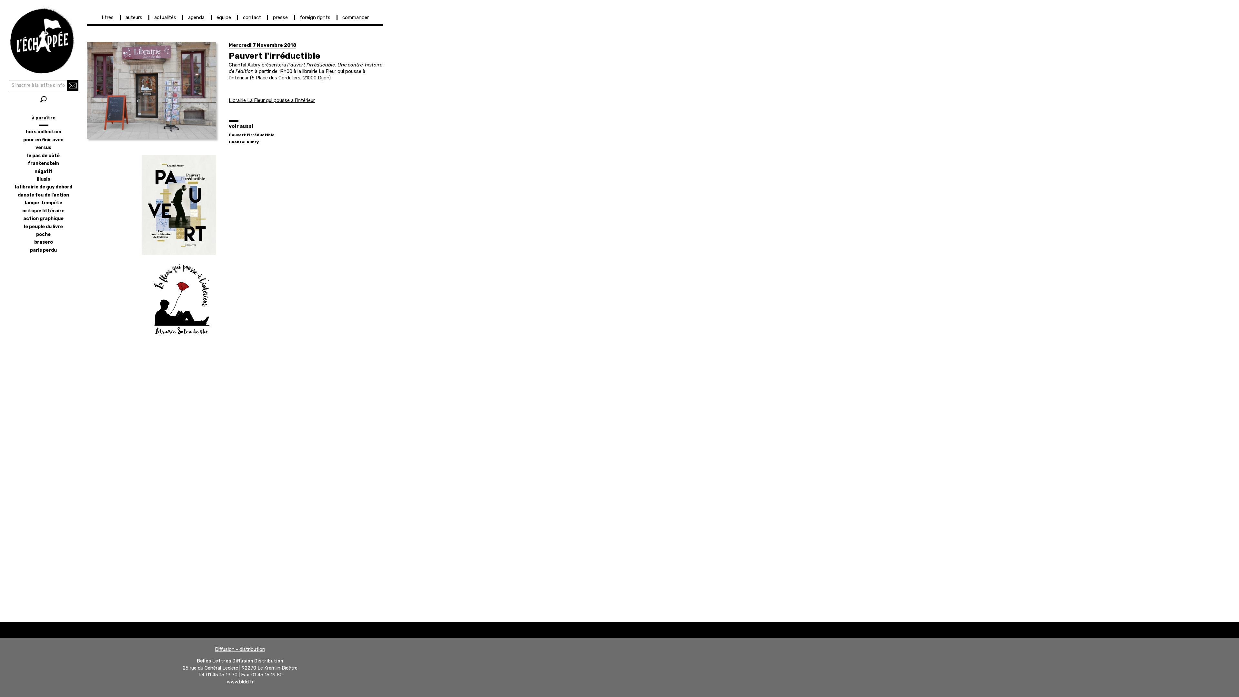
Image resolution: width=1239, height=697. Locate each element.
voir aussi (241, 126)
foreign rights (315, 17)
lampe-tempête (43, 203)
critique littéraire (43, 211)
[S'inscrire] (72, 85)
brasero (43, 242)
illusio (43, 179)
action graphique (43, 218)
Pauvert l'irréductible (252, 135)
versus (43, 147)
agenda (196, 17)
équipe (224, 17)
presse (280, 17)
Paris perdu (43, 250)
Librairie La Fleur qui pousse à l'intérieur (272, 100)
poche (43, 234)
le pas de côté (43, 155)
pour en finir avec (43, 140)
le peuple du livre (43, 226)
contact (252, 17)
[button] (151, 90)
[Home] (43, 38)
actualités (165, 17)
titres (107, 17)
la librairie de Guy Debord (43, 187)
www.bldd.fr (240, 682)
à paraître (43, 118)
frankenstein (43, 163)
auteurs (134, 17)
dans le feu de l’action (43, 195)
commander (355, 17)
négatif (44, 171)
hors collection (43, 132)
